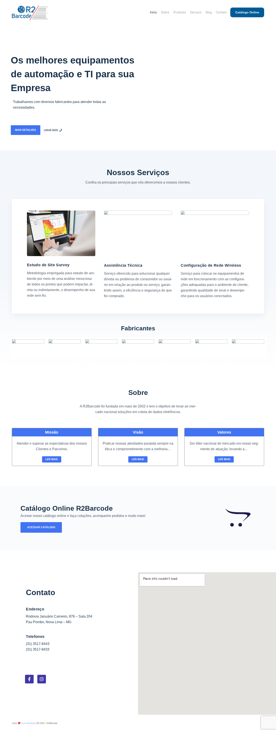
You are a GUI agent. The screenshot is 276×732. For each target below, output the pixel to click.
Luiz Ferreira (28, 723)
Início (153, 12)
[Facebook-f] (29, 679)
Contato (221, 12)
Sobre (165, 12)
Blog (209, 12)
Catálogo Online (247, 12)
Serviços (196, 12)
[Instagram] (41, 679)
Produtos (179, 12)
